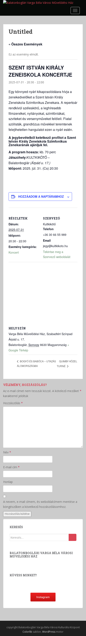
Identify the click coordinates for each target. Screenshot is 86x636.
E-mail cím (11, 467)
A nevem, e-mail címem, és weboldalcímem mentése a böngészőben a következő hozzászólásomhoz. (40, 504)
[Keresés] (72, 537)
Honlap (8, 482)
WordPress (48, 631)
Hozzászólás (13, 403)
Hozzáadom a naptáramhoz (41, 196)
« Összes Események (25, 44)
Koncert (14, 252)
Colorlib (27, 631)
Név (7, 452)
